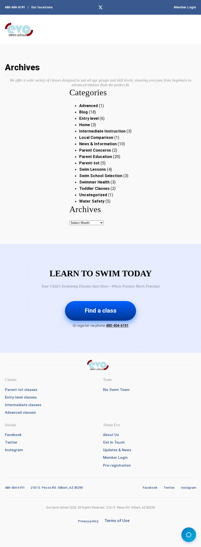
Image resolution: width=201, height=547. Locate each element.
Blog (83, 111)
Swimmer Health (94, 182)
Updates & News (117, 450)
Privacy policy (88, 521)
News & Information (98, 143)
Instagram (14, 450)
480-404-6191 (15, 7)
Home (84, 124)
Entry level (89, 118)
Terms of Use (116, 520)
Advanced (88, 105)
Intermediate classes (23, 405)
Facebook (13, 435)
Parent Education (95, 156)
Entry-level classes (21, 397)
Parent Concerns (95, 150)
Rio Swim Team (116, 390)
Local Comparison (96, 137)
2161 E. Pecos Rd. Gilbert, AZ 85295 (57, 487)
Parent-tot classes (21, 390)
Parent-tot (89, 162)
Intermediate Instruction (102, 131)
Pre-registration (117, 465)
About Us (111, 435)
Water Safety (91, 201)
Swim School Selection (100, 175)
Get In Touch (114, 442)
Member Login (185, 7)
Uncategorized (93, 194)
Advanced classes (20, 412)
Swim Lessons (92, 169)
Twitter (11, 442)
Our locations (41, 7)
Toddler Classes (94, 188)
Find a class (100, 310)
